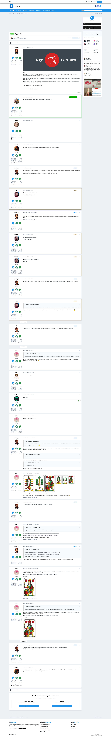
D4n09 (16, 120)
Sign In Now (62, 705)
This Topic (96, 10)
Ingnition (16, 394)
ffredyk (16, 190)
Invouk (16, 144)
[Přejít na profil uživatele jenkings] (11, 38)
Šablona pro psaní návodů (89, 23)
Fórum (12, 10)
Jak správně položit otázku (49, 10)
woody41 (20, 115)
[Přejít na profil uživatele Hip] (16, 101)
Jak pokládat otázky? (45, 729)
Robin (16, 350)
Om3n (97, 43)
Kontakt (43, 731)
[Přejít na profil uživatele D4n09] (16, 124)
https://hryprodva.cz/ (34, 88)
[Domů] (10, 1)
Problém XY (39, 10)
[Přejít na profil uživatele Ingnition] (16, 398)
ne (21, 138)
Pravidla (25, 10)
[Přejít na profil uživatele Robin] (16, 354)
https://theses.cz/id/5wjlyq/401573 (29, 237)
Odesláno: (28, 47)
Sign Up (99, 1)
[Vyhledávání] (100, 10)
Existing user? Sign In (90, 1)
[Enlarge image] (52, 59)
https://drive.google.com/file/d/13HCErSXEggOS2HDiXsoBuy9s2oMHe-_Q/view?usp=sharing (41, 533)
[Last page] (19, 43)
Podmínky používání (45, 724)
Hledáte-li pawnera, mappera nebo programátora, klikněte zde (90, 28)
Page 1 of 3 (24, 42)
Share (69, 37)
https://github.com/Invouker (17, 162)
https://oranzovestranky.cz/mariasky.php (31, 259)
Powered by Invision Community (96, 735)
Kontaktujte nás (13, 734)
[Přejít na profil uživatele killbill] (16, 376)
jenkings (16, 37)
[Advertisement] (45, 24)
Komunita (19, 10)
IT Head (74, 724)
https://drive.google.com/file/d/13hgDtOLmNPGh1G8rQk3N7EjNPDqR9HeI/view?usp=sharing (40, 574)
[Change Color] (16, 1)
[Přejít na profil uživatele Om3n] (94, 44)
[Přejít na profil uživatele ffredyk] (16, 194)
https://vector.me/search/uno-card (29, 192)
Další (17, 42)
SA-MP (73, 726)
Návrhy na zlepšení (45, 728)
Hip (16, 97)
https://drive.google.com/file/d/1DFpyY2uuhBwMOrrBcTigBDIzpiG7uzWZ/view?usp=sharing (40, 535)
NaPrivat (74, 728)
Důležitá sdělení (44, 726)
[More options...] (79, 47)
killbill (16, 372)
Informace (32, 10)
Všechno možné (23, 38)
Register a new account (28, 705)
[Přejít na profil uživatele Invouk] (16, 148)
